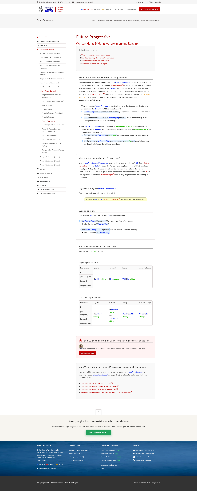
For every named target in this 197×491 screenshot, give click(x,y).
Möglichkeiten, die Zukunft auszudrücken (51, 96)
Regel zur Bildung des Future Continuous (97, 58)
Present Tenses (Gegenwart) (49, 83)
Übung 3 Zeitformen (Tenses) (50, 165)
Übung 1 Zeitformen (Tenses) (50, 157)
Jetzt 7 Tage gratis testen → (98, 432)
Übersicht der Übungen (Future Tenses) (53, 151)
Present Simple (107, 174)
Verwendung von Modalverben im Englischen (99, 386)
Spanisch (51, 464)
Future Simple (116, 85)
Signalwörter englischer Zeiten (50, 53)
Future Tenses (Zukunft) (137, 21)
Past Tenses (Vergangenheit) (49, 87)
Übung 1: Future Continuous (54, 125)
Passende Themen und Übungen (94, 63)
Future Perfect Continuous (51, 139)
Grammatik (108, 21)
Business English (45, 181)
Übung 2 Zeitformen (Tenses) (50, 161)
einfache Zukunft (96, 94)
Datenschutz (145, 483)
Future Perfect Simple (49, 135)
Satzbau (42, 169)
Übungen (43, 185)
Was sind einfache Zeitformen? (50, 61)
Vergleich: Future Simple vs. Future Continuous (51, 130)
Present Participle (111, 199)
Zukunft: (49, 109)
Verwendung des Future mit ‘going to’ (96, 383)
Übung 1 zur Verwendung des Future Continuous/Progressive (105, 392)
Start (93, 21)
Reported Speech (46, 173)
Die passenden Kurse (47, 193)
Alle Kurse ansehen (149, 9)
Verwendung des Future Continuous (95, 55)
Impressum (156, 483)
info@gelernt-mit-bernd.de (84, 2)
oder (50, 57)
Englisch (100, 21)
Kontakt (138, 2)
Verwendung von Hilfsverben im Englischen (98, 389)
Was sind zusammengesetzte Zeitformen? (50, 66)
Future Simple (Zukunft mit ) (53, 101)
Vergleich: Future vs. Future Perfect (51, 144)
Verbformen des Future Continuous (95, 60)
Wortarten (43, 45)
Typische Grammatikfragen (49, 41)
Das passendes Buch (47, 189)
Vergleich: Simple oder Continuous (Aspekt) (52, 73)
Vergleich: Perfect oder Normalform (52, 79)
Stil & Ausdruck (45, 177)
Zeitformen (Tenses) (121, 21)
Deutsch (61, 464)
